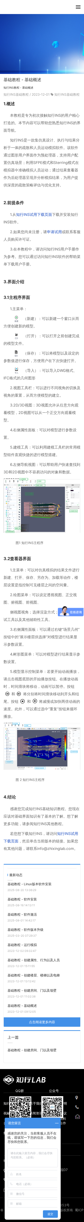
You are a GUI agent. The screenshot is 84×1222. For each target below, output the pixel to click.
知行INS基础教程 (17, 94)
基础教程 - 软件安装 (22, 899)
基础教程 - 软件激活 (22, 914)
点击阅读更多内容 (42, 1022)
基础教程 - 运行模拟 (22, 945)
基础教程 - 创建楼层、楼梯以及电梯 (33, 975)
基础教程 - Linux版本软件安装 (29, 884)
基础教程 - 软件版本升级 (25, 930)
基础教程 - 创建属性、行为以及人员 (33, 960)
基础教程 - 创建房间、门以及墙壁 (31, 990)
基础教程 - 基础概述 (22, 1006)
